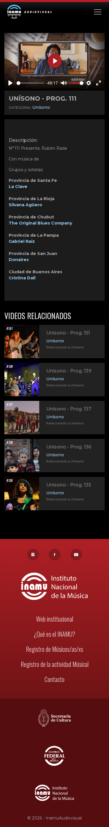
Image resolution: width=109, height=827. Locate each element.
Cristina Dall (22, 278)
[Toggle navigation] (98, 11)
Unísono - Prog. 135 (68, 485)
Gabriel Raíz (22, 241)
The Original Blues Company (40, 223)
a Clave (19, 186)
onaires (20, 259)
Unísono (41, 107)
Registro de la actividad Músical (55, 664)
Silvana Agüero (25, 204)
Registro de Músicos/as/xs (54, 649)
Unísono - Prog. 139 (68, 371)
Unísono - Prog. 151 (68, 333)
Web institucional (54, 618)
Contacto (54, 679)
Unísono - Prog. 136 (68, 447)
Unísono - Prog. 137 (68, 409)
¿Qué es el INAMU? (54, 633)
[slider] (30, 83)
